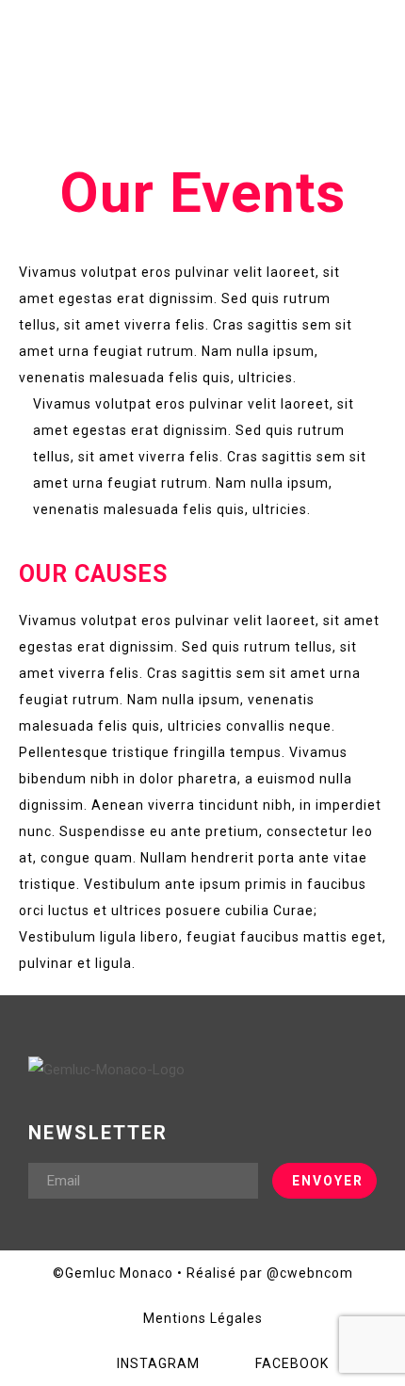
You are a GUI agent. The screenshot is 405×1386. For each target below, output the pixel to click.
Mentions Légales (203, 1318)
